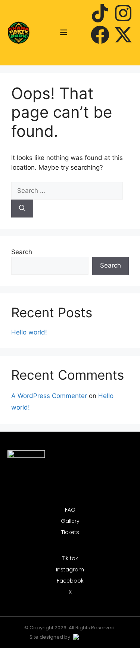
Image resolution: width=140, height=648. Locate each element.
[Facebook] (100, 36)
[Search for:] (67, 190)
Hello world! (29, 332)
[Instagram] (123, 14)
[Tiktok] (100, 14)
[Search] (22, 208)
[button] (63, 33)
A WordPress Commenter (49, 395)
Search (21, 252)
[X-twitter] (123, 36)
